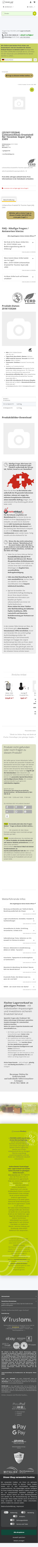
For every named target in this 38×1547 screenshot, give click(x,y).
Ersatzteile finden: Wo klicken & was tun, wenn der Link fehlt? (17, 978)
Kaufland (12, 1185)
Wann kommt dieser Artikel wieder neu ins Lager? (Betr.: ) (16, 262)
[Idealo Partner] (16, 1345)
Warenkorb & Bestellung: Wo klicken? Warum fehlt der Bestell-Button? (18, 968)
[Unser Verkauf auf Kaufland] (29, 1338)
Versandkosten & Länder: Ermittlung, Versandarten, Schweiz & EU (16, 929)
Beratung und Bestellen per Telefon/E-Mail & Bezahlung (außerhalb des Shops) (18, 910)
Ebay (11, 1183)
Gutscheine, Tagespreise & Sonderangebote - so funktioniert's (18, 959)
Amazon (25, 1183)
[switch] (6, 1512)
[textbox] (16, 59)
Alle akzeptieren (19, 1532)
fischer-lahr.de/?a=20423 (13, 382)
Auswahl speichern (19, 1537)
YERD (3, 1378)
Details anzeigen (19, 1541)
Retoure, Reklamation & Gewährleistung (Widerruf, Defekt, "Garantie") (17, 949)
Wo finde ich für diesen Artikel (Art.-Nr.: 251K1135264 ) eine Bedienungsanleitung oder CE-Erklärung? (16, 245)
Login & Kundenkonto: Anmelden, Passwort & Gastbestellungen (19, 920)
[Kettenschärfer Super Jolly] (19, 399)
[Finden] (34, 13)
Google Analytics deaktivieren (8, 1303)
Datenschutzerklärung (8, 1506)
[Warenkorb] (34, 2)
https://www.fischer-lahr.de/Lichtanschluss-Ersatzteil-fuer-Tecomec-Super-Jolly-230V (21, 376)
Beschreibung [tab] (8, 200)
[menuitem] (8, 6)
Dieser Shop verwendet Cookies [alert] (19, 1477)
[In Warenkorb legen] (3, 83)
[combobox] (16, 59)
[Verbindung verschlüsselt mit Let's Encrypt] (19, 1457)
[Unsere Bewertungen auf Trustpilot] (32, 1345)
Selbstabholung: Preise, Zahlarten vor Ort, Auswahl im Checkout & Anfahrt (18, 939)
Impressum (20, 1506)
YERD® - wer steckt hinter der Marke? (16, 987)
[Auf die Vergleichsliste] (32, 90)
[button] (30, 2)
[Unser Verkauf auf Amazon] (21, 1338)
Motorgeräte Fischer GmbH (20, 1380)
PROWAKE (12, 1378)
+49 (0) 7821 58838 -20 (19, 1083)
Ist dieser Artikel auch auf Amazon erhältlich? (16, 277)
